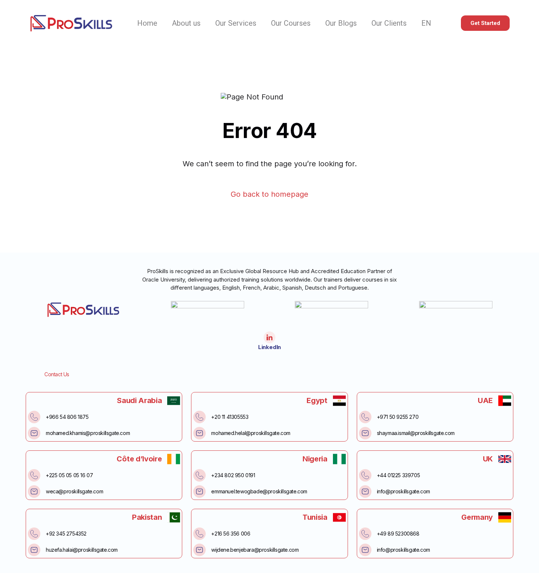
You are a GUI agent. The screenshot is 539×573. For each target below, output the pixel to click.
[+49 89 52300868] (365, 533)
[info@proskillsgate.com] (365, 491)
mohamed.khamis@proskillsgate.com (88, 433)
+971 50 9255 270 (398, 417)
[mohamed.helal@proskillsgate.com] (199, 433)
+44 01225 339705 (398, 475)
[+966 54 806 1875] (34, 417)
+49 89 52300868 (398, 533)
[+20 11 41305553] (199, 417)
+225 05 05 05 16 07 (69, 475)
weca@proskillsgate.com (74, 491)
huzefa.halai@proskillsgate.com (82, 550)
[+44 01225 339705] (365, 475)
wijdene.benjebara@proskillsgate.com (254, 550)
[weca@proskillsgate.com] (34, 491)
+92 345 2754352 (66, 533)
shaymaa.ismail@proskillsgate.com (416, 433)
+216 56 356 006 (230, 533)
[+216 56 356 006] (199, 533)
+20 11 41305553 (229, 417)
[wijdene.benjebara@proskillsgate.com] (199, 550)
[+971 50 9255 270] (365, 417)
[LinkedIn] (269, 337)
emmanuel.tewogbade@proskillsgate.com (259, 491)
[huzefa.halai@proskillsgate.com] (34, 550)
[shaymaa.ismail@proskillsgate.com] (365, 433)
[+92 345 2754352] (34, 533)
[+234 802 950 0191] (199, 475)
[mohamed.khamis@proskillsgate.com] (34, 433)
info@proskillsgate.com (403, 491)
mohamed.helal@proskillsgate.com (250, 433)
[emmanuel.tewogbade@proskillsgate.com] (199, 491)
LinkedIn (269, 347)
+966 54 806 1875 (67, 417)
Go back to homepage (269, 194)
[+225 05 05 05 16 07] (34, 475)
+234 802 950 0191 (233, 475)
